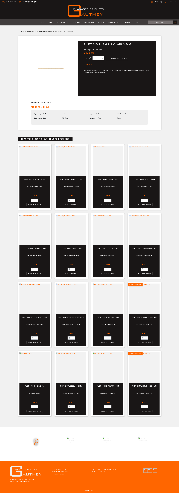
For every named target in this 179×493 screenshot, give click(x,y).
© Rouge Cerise (89, 490)
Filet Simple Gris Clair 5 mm (34, 317)
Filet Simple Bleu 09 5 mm (71, 386)
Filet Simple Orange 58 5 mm (144, 317)
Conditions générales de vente (103, 469)
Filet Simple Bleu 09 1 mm (108, 317)
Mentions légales (98, 471)
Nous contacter (57, 474)
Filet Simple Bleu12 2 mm (108, 248)
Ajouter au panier (117, 58)
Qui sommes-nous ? (58, 469)
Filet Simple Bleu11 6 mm (144, 179)
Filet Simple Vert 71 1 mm (108, 386)
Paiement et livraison (59, 471)
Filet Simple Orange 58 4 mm (144, 386)
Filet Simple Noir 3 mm (108, 179)
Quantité (87, 58)
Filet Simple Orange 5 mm (35, 248)
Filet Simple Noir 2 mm (34, 386)
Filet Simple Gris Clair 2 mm (144, 248)
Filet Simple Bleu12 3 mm (34, 179)
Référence (35, 102)
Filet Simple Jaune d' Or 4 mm (71, 317)
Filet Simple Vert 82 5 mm (71, 179)
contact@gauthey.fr (29, 2)
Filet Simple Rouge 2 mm (71, 248)
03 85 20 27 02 (11, 2)
